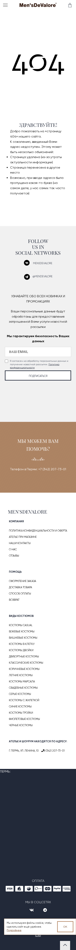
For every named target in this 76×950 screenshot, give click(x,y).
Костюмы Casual (20, 625)
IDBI (38, 935)
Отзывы (14, 555)
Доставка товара (20, 587)
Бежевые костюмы (21, 631)
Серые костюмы (20, 694)
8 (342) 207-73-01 (54, 750)
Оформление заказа (22, 581)
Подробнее (14, 930)
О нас (13, 549)
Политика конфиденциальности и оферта (38, 530)
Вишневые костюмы (23, 637)
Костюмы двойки (21, 650)
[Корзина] (69, 5)
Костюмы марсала (22, 681)
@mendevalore (42, 276)
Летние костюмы (21, 675)
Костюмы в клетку (21, 643)
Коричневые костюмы (24, 669)
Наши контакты (20, 543)
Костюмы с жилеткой (24, 700)
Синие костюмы (20, 706)
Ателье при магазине (23, 536)
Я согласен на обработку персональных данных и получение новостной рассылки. (39, 364)
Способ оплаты (20, 593)
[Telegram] (45, 910)
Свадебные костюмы (23, 687)
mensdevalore (42, 263)
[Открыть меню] (6, 5)
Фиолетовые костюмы (24, 719)
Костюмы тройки (21, 712)
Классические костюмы (26, 662)
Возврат (14, 599)
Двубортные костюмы (24, 656)
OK (65, 926)
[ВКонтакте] (32, 910)
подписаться (38, 375)
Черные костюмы (21, 725)
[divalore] (38, 5)
